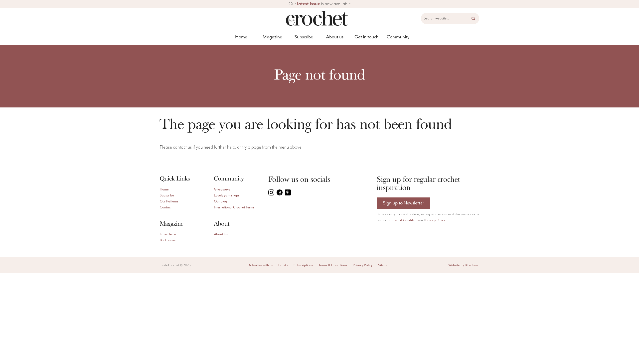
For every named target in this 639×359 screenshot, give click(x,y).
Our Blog (220, 201)
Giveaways (222, 189)
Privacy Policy (435, 220)
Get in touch (366, 37)
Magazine (272, 37)
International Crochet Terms (234, 207)
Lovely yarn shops (226, 195)
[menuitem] (241, 37)
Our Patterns (169, 201)
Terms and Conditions (403, 220)
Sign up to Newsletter (403, 203)
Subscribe (303, 37)
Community (398, 37)
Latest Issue (168, 234)
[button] (473, 18)
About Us (221, 234)
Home (241, 37)
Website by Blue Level (463, 265)
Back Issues (167, 240)
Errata (283, 265)
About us (334, 37)
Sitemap (384, 265)
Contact (165, 207)
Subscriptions (303, 265)
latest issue (308, 4)
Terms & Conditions (333, 265)
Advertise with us (261, 265)
